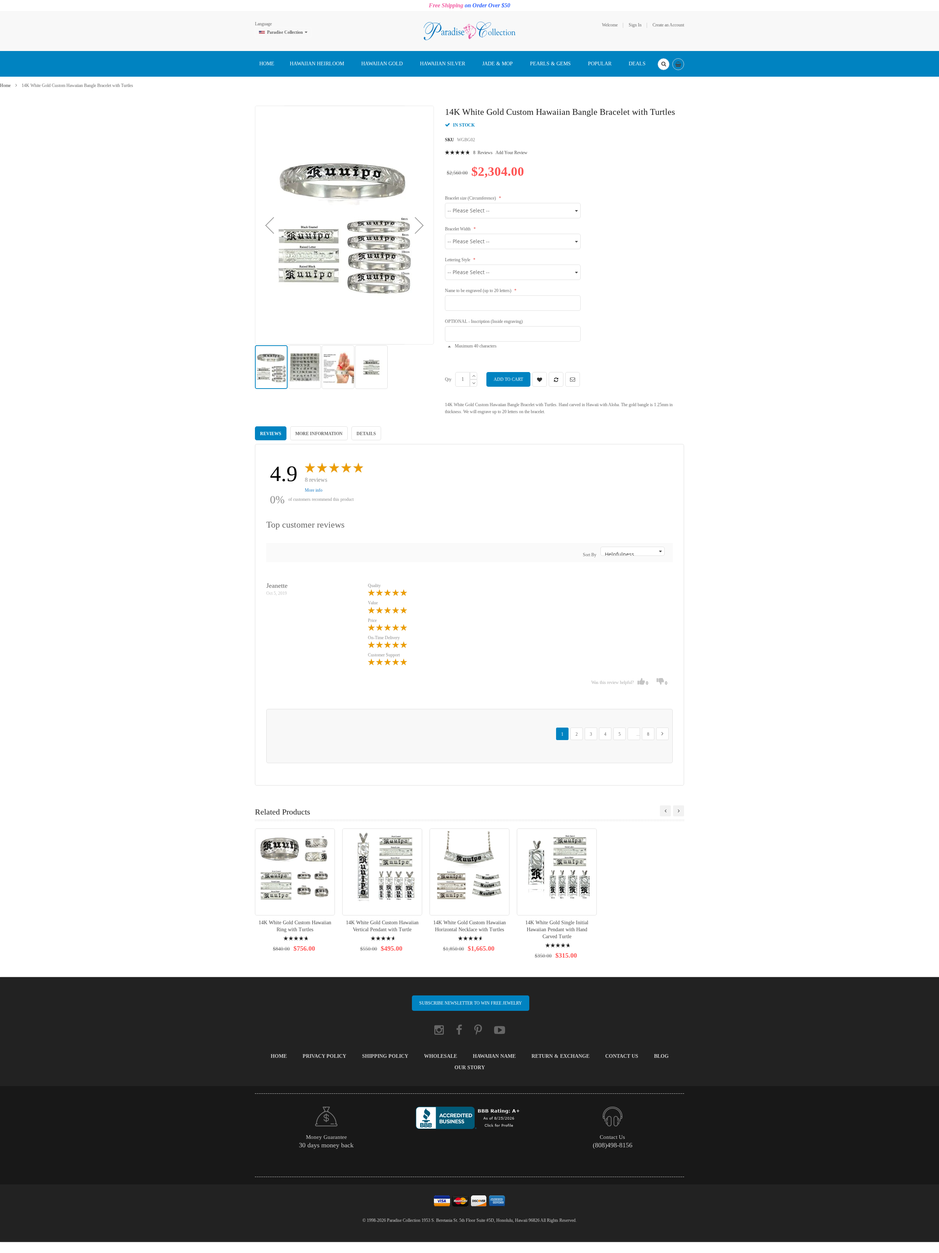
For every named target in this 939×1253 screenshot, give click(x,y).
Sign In (635, 25)
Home (5, 85)
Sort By (589, 554)
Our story (469, 1067)
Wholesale (440, 1056)
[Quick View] (295, 871)
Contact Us (621, 1056)
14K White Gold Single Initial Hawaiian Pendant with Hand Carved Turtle (556, 929)
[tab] (270, 433)
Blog (661, 1056)
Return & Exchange (560, 1056)
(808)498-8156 (612, 1145)
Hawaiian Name (494, 1056)
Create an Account (668, 25)
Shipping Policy (385, 1056)
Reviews (270, 433)
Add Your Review (511, 152)
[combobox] (663, 64)
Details (366, 433)
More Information (319, 433)
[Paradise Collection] (469, 30)
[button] (269, 225)
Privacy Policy (324, 1056)
